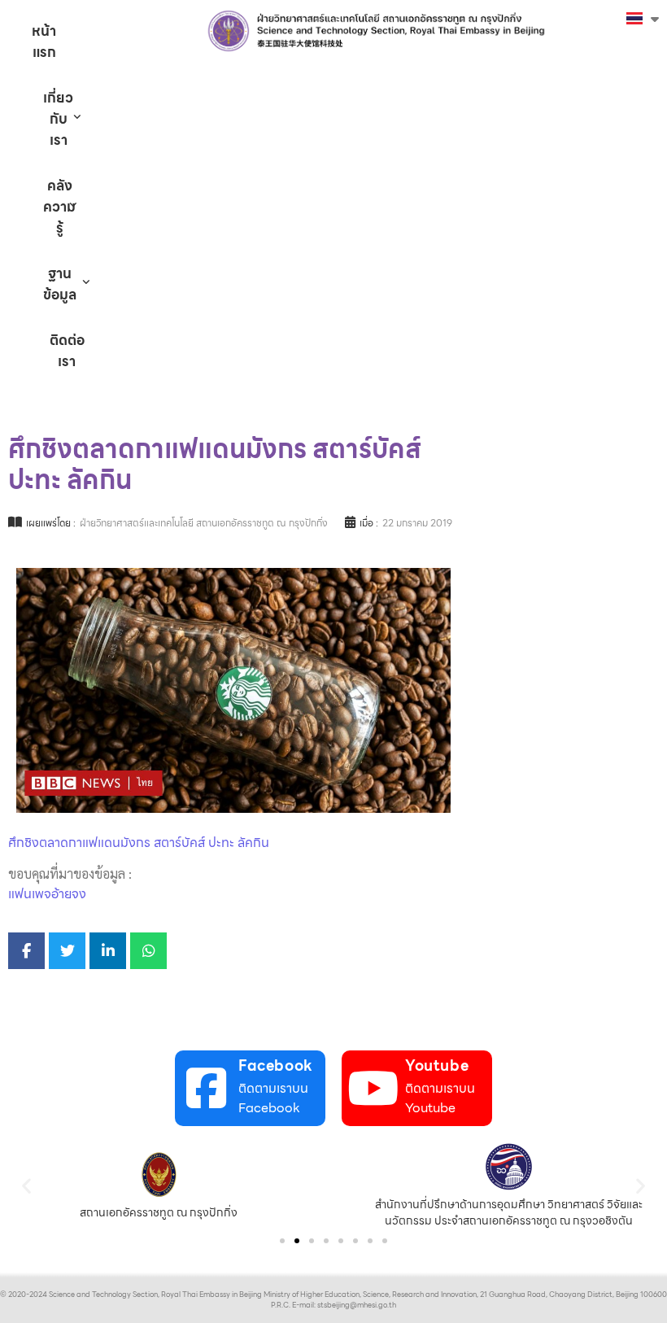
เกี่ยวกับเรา (58, 119)
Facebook (275, 1065)
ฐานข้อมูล (59, 284)
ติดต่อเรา (67, 351)
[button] (26, 1185)
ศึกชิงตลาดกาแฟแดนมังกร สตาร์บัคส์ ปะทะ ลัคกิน (138, 842)
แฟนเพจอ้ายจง (47, 894)
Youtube (437, 1065)
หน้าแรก (44, 41)
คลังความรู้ (59, 206)
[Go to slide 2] (296, 1240)
